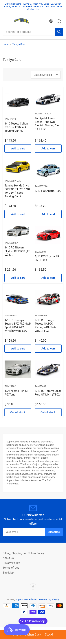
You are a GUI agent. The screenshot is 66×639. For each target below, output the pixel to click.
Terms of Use (11, 567)
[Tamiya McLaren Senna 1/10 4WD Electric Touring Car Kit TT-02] (48, 99)
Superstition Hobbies (26, 599)
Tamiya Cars (18, 44)
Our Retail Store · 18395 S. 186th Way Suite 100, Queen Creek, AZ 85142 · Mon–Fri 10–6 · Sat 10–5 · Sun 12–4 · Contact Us (33, 6)
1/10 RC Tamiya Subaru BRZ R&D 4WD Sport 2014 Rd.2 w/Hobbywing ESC (18, 325)
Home (6, 44)
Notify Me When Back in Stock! (33, 634)
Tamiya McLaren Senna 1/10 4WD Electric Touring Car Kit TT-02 (47, 124)
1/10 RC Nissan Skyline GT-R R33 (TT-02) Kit (17, 251)
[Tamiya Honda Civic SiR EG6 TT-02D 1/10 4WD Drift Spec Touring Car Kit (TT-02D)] (18, 166)
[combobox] (33, 32)
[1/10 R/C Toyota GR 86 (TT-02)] (48, 235)
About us (8, 558)
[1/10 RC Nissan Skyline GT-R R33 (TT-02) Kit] (18, 230)
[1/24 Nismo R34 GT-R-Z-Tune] (18, 369)
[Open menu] (7, 21)
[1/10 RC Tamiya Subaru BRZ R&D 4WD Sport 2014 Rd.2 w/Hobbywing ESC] (18, 298)
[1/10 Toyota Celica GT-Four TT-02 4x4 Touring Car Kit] (18, 102)
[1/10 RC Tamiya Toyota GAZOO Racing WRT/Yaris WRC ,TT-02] (48, 298)
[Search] (59, 32)
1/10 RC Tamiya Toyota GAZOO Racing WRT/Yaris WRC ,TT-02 (45, 325)
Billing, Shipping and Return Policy (23, 553)
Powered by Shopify (49, 599)
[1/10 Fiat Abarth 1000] (48, 169)
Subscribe (54, 532)
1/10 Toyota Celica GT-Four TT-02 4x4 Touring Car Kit (16, 127)
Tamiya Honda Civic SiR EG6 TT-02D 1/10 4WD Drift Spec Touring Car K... (17, 191)
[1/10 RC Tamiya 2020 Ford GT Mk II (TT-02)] (48, 369)
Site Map (8, 572)
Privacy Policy (11, 563)
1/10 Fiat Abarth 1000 (48, 191)
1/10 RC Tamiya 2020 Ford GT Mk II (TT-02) (48, 392)
